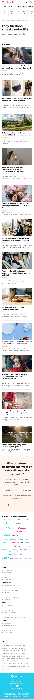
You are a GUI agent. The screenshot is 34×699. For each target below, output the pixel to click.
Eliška (19, 519)
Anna (22, 552)
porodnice (19, 658)
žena (8, 669)
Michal (26, 543)
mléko (24, 654)
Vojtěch (16, 558)
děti (24, 645)
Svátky (5, 577)
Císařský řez (7, 615)
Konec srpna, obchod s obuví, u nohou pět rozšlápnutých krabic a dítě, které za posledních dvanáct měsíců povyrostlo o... (15, 316)
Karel (28, 547)
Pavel (21, 539)
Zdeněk (14, 549)
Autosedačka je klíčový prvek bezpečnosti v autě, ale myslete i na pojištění (16, 273)
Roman (30, 558)
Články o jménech (9, 579)
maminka (6, 650)
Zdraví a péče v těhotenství (11, 595)
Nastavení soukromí (17, 688)
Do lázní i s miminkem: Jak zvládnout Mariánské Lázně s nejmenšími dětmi (16, 134)
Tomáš (8, 554)
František (12, 539)
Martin (6, 542)
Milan (9, 547)
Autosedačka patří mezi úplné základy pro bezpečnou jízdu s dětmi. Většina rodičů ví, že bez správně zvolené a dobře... (16, 281)
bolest (3, 645)
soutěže (20, 660)
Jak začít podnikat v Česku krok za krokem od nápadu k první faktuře (15, 239)
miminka (6, 653)
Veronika (16, 552)
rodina (7, 661)
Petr (7, 535)
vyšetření (13, 666)
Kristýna (8, 549)
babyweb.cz (5, 20)
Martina (6, 552)
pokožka (23, 656)
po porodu (6, 658)
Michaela (26, 531)
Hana (20, 542)
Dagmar (27, 539)
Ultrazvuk (6, 592)
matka (23, 650)
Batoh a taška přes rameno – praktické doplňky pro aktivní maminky (17, 100)
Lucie (10, 524)
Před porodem (8, 605)
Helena (4, 546)
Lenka (14, 542)
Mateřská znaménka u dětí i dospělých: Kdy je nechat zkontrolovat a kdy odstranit (13, 169)
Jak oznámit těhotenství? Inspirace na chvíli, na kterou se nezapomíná (17, 343)
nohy (7, 656)
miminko (16, 653)
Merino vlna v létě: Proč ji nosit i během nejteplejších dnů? (14, 446)
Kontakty (12, 681)
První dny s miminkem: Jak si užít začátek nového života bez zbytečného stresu (15, 376)
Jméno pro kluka (8, 572)
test (23, 660)
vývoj (23, 666)
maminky (15, 650)
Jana (16, 546)
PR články (4, 70)
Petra (12, 558)
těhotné (17, 664)
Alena (18, 536)
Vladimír (14, 528)
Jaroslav (18, 554)
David (20, 549)
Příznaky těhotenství (9, 585)
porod (13, 658)
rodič (11, 661)
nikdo (3, 656)
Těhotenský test (8, 588)
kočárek (20, 648)
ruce (15, 661)
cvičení (19, 645)
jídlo (16, 648)
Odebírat (28, 490)
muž (28, 653)
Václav (25, 524)
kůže (25, 648)
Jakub (4, 549)
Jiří (4, 523)
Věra (10, 552)
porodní (27, 658)
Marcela (30, 549)
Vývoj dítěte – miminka (10, 625)
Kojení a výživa (8, 632)
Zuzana (6, 531)
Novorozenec (7, 623)
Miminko (30, 6)
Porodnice (7, 608)
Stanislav (23, 519)
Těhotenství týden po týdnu (11, 590)
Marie (21, 528)
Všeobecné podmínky (15, 683)
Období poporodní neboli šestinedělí (14, 617)
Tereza (20, 558)
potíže (3, 660)
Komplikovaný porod (10, 612)
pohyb (18, 656)
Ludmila (19, 560)
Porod (25, 6)
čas (3, 669)
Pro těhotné (7, 599)
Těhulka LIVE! (24, 664)
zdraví (28, 666)
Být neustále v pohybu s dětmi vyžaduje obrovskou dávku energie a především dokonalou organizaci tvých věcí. (16, 107)
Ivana (23, 536)
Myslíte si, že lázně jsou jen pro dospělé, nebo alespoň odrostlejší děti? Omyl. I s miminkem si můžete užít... (15, 141)
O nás (19, 681)
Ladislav (6, 539)
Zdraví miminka (8, 630)
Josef (5, 557)
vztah (18, 666)
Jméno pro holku (8, 575)
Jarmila (25, 549)
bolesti (8, 645)
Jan (7, 528)
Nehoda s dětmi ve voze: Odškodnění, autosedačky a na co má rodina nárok (16, 67)
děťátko (4, 648)
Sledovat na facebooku (18, 505)
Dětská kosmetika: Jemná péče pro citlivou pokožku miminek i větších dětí (15, 206)
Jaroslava (25, 555)
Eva (13, 536)
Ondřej (27, 536)
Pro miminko (7, 635)
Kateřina (19, 532)
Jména (4, 6)
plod (10, 656)
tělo (3, 666)
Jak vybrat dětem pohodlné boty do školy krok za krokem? (16, 308)
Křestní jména (8, 570)
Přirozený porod (8, 610)
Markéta (9, 519)
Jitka (28, 519)
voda (7, 666)
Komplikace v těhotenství (11, 597)
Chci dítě (9, 6)
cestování (13, 645)
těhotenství (8, 663)
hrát (13, 648)
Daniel (30, 524)
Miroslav (17, 524)
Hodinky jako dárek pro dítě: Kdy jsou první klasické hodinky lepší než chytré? (16, 413)
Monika (5, 519)
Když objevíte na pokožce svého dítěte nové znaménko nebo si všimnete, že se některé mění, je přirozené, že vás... (16, 178)
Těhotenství (17, 6)
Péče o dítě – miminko (10, 628)
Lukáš (14, 519)
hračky (10, 648)
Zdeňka (25, 558)
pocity (14, 656)
